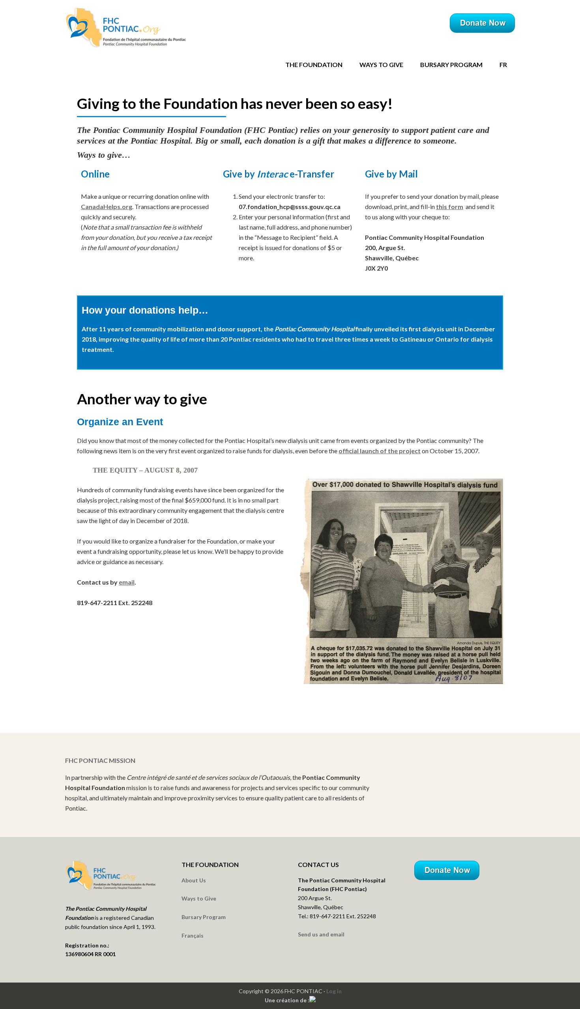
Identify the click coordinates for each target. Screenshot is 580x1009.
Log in (334, 991)
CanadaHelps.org (106, 206)
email (127, 582)
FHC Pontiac (134, 27)
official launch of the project (380, 450)
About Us (193, 880)
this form (449, 206)
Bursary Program (203, 917)
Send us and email (321, 934)
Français (192, 935)
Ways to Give (198, 898)
